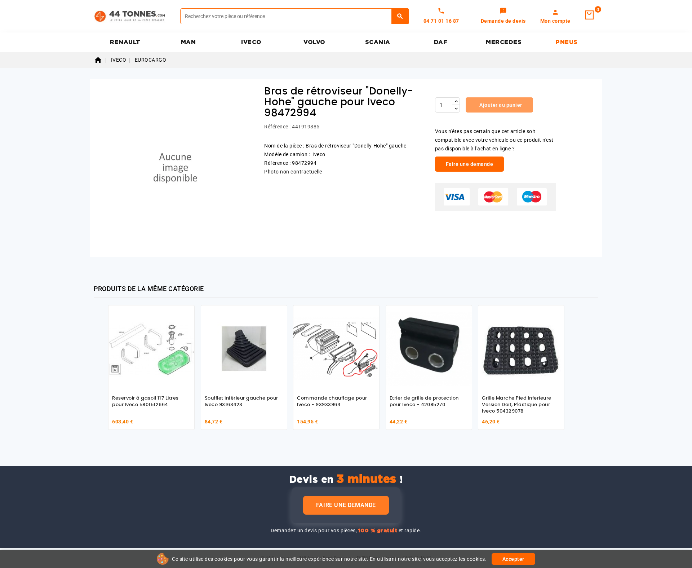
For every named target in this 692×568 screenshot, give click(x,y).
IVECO (251, 42)
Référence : (277, 126)
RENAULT (125, 42)
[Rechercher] (400, 16)
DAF (441, 42)
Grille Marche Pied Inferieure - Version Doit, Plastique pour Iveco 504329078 (519, 404)
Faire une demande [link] (469, 164)
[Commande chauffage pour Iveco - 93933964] (336, 348)
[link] (503, 16)
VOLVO (314, 42)
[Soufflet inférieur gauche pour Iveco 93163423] (244, 348)
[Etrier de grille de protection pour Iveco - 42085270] (429, 348)
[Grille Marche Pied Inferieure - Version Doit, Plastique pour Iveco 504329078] (521, 348)
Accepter (513, 559)
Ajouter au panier (500, 105)
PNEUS (567, 42)
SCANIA (377, 42)
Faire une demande (346, 505)
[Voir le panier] (589, 15)
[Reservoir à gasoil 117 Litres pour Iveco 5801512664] (151, 348)
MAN (188, 42)
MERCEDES (504, 42)
